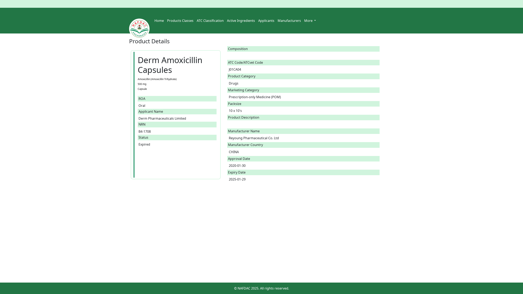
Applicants (266, 20)
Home (159, 20)
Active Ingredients (241, 20)
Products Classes (180, 20)
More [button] (308, 20)
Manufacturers (289, 20)
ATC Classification (210, 20)
